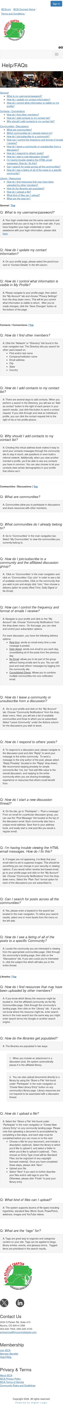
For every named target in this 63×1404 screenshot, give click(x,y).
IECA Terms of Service (12, 1382)
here (5, 233)
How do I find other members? (23, 114)
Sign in (56, 3)
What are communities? (19, 129)
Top (13, 205)
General (4, 92)
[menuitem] (7, 9)
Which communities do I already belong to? (30, 133)
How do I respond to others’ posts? (25, 153)
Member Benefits (9, 1353)
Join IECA (5, 1350)
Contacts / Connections (12, 111)
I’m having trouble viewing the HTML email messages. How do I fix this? (29, 161)
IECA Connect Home (24, 9)
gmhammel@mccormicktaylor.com (18, 1332)
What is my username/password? (24, 96)
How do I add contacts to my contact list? (28, 118)
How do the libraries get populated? (26, 188)
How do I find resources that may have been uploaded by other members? (30, 183)
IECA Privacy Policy (10, 1378)
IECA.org (6, 9)
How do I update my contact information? (28, 99)
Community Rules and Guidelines (17, 1385)
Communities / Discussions (14, 126)
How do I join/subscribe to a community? (28, 136)
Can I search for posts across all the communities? (33, 166)
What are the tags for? (19, 198)
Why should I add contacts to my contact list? (31, 121)
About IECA (6, 1375)
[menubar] (31, 11)
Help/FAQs (5, 1357)
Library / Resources (10, 178)
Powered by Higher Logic (31, 1402)
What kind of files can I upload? (23, 195)
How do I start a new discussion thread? (28, 156)
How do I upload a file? (19, 191)
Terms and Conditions (13, 13)
